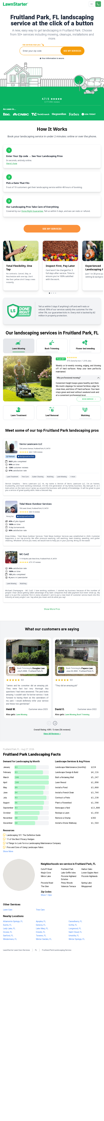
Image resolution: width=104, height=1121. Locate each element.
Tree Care (40, 910)
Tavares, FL (41, 935)
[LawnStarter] (15, 4)
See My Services (52, 228)
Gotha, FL (73, 925)
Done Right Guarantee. (32, 211)
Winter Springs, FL (77, 939)
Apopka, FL (41, 921)
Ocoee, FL (7, 932)
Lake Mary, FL (42, 928)
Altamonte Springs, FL (13, 921)
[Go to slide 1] (49, 293)
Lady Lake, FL (9, 928)
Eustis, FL (7, 925)
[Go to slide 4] (55, 293)
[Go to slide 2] (51, 293)
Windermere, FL (10, 939)
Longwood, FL (75, 928)
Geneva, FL (41, 925)
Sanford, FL (8, 935)
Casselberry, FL (75, 921)
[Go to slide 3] (53, 293)
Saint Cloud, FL (75, 932)
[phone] (98, 4)
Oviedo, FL (40, 932)
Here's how (11, 163)
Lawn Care (7, 910)
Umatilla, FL (74, 935)
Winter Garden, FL (44, 939)
